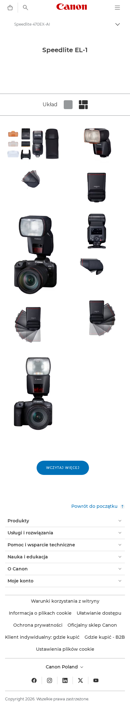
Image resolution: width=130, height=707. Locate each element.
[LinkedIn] (65, 680)
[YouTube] (95, 680)
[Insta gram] (49, 680)
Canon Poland (62, 667)
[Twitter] (80, 680)
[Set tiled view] (68, 104)
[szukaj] (26, 8)
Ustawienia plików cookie (65, 649)
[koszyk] (10, 8)
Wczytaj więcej (63, 468)
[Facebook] (34, 680)
